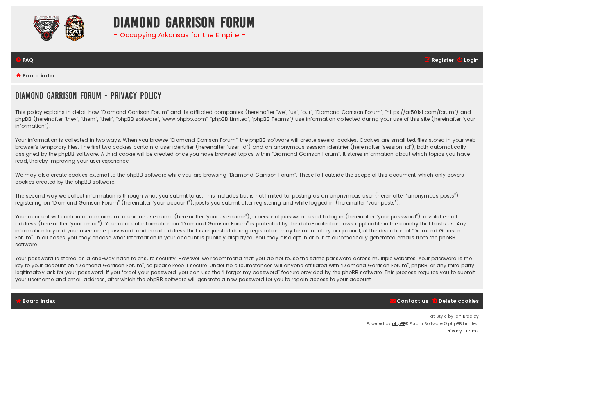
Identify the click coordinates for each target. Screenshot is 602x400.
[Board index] (60, 29)
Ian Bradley (467, 316)
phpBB (398, 323)
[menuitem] (24, 60)
